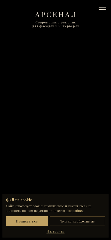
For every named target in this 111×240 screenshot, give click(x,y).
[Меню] (102, 8)
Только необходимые (77, 221)
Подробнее (75, 210)
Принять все (27, 221)
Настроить (55, 231)
